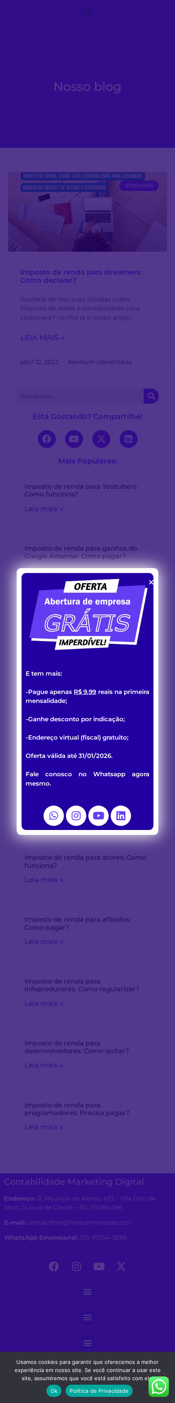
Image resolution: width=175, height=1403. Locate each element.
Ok (54, 1391)
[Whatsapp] (54, 816)
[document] (87, 701)
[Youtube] (98, 816)
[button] (151, 582)
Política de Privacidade (99, 1391)
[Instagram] (76, 816)
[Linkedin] (121, 816)
